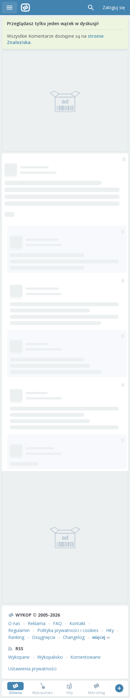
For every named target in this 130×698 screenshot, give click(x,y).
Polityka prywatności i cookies (67, 630)
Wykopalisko (50, 657)
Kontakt (77, 623)
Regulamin (19, 630)
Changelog (74, 637)
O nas (14, 623)
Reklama (36, 623)
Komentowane (85, 657)
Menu (9, 7)
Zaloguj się (114, 7)
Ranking (16, 637)
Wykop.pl (25, 7)
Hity (110, 630)
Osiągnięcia (43, 637)
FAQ (57, 623)
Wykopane (19, 657)
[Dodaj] (119, 688)
